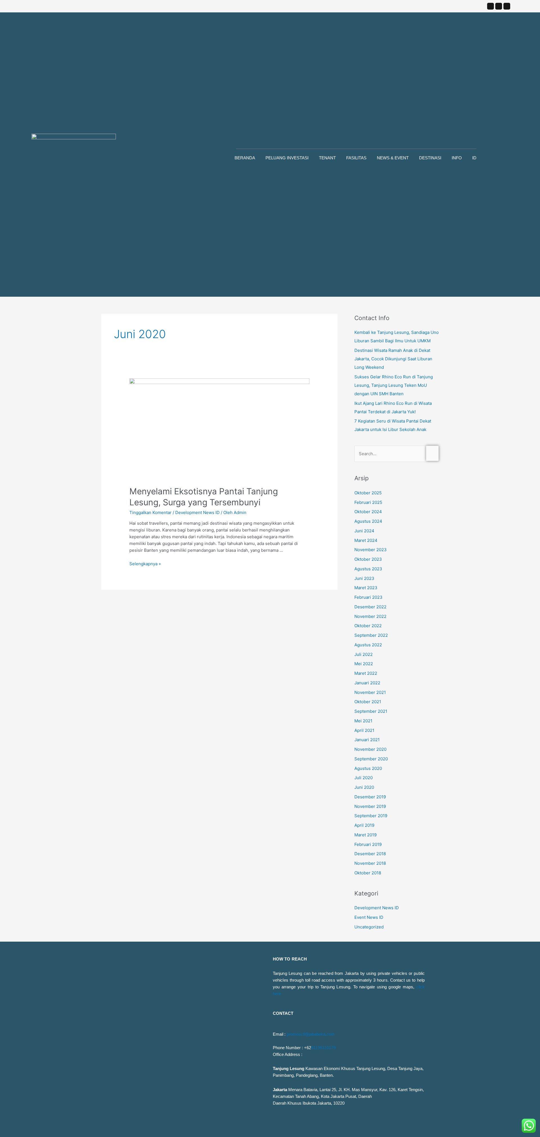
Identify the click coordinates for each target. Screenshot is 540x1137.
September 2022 (371, 635)
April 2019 (364, 825)
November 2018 (370, 863)
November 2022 (370, 616)
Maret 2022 (365, 673)
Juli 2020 (363, 777)
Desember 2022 (370, 606)
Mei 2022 (363, 663)
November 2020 (370, 749)
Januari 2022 (367, 682)
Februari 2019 (368, 844)
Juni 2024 (364, 530)
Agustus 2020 (368, 768)
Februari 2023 (368, 597)
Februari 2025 (368, 502)
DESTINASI (430, 157)
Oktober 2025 (368, 492)
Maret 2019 (365, 834)
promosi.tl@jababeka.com (311, 1034)
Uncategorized (369, 927)
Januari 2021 (367, 739)
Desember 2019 (370, 796)
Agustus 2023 (368, 568)
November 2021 (370, 692)
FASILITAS (356, 157)
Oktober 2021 (367, 701)
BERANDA (245, 157)
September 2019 (370, 815)
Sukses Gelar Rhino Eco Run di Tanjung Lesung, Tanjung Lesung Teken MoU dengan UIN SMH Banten (393, 385)
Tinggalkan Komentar (150, 512)
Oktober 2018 (367, 872)
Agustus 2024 (368, 521)
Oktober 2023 (368, 559)
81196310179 (323, 1047)
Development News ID (197, 512)
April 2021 (364, 730)
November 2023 (370, 549)
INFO (457, 157)
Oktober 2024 (368, 511)
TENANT (327, 157)
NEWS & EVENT (393, 157)
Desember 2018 (370, 853)
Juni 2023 (364, 578)
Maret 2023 (365, 587)
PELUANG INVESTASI (287, 157)
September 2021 (370, 711)
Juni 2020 (364, 787)
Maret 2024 (365, 540)
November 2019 (370, 806)
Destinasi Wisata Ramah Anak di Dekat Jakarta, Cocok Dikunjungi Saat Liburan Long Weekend (393, 359)
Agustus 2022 (368, 644)
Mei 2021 (363, 720)
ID (474, 157)
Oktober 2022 (368, 625)
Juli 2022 (363, 654)
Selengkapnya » (145, 563)
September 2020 (371, 758)
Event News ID (368, 917)
